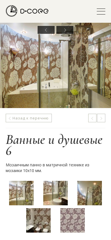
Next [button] (65, 30)
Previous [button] (46, 30)
